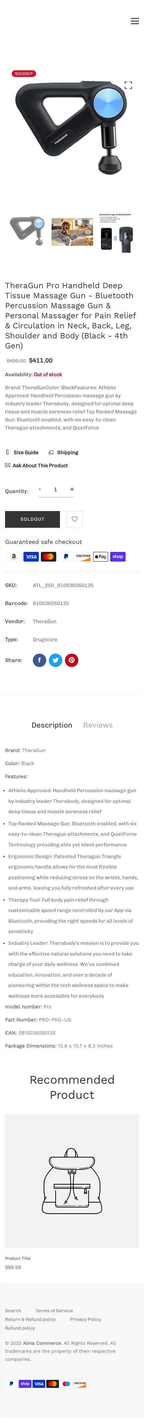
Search (13, 1311)
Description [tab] (51, 725)
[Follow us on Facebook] (39, 660)
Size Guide (26, 452)
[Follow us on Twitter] (55, 660)
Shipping (67, 452)
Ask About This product (40, 466)
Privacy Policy (85, 1319)
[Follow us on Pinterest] (71, 660)
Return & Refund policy (30, 1319)
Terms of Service (54, 1311)
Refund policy (20, 1328)
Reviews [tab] (98, 725)
